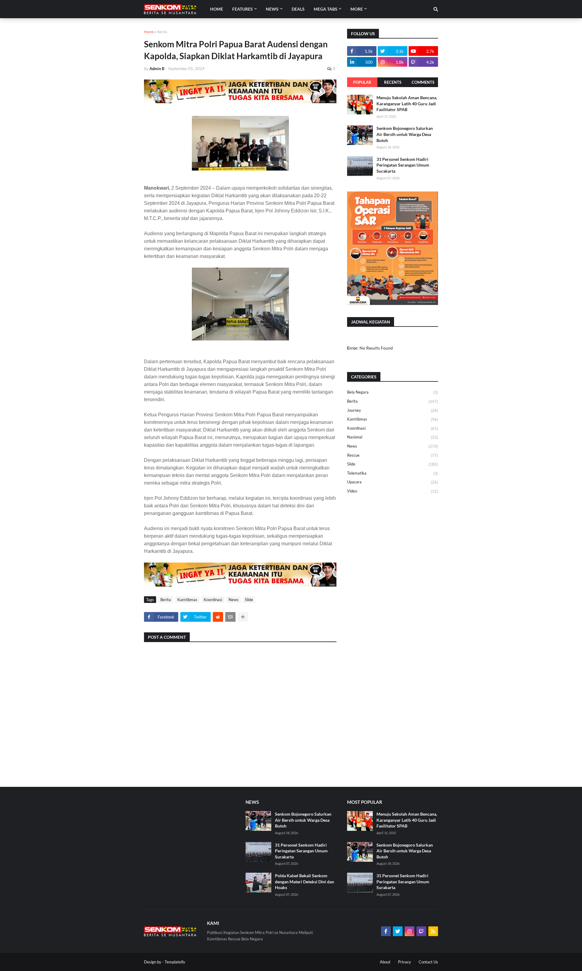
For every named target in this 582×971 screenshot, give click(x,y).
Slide (249, 599)
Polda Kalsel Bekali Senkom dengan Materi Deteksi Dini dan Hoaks (304, 881)
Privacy (404, 961)
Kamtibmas (187, 599)
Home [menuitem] (216, 9)
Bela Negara (392, 392)
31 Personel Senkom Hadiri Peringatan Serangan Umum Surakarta (402, 165)
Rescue (392, 455)
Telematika (392, 473)
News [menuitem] (272, 9)
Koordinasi (213, 599)
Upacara (392, 482)
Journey (392, 410)
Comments (423, 82)
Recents (392, 82)
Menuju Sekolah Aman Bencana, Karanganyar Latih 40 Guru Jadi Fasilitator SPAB (406, 103)
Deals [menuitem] (298, 9)
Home (149, 31)
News (234, 599)
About (385, 961)
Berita (162, 31)
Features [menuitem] (242, 9)
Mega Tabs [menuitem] (325, 9)
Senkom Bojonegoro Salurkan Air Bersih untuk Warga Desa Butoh (404, 134)
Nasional (392, 437)
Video (392, 491)
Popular (362, 82)
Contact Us (428, 961)
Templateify (175, 961)
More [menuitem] (356, 9)
